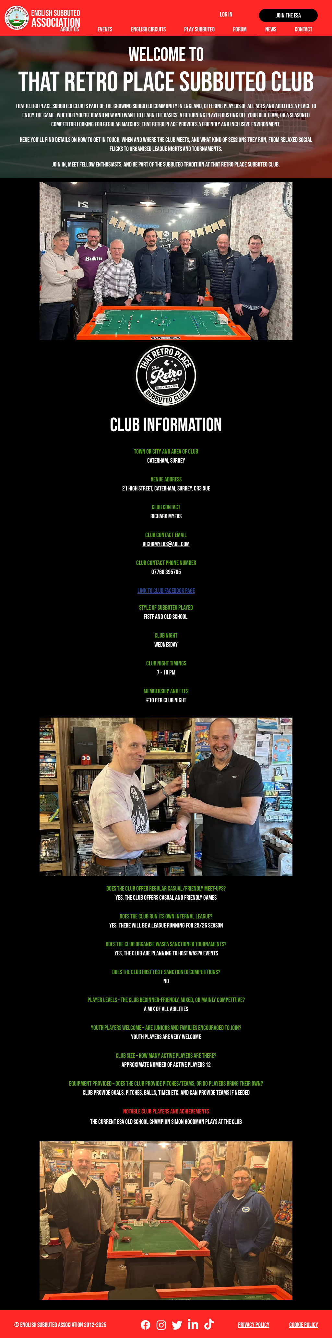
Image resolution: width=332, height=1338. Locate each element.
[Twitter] (177, 1325)
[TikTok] (209, 1325)
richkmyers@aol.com (166, 544)
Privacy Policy (253, 1325)
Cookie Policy (303, 1325)
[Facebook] (145, 1325)
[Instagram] (161, 1325)
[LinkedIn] (193, 1325)
